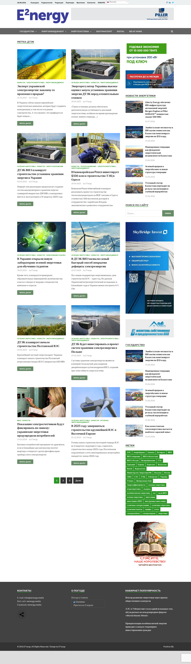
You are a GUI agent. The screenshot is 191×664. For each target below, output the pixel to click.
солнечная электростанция (138, 505)
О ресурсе (35, 2)
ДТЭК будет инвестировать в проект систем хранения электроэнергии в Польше (95, 347)
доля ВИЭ (162, 493)
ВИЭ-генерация (133, 456)
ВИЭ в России (132, 460)
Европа (141, 464)
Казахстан (162, 464)
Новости (21, 82)
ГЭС (160, 460)
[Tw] (173, 2)
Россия (167, 473)
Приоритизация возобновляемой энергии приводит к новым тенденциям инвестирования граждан (146, 626)
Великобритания (148, 460)
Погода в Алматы (79, 597)
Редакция (59, 2)
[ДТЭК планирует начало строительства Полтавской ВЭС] (41, 320)
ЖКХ (19, 420)
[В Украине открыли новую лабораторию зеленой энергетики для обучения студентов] (41, 237)
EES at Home (135, 31)
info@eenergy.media (34, 597)
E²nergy (34, 98)
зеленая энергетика (135, 497)
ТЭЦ (143, 477)
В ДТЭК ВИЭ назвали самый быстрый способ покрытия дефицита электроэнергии (90, 262)
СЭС (136, 477)
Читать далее (24, 122)
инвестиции (150, 497)
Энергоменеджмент (52, 31)
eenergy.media (34, 601)
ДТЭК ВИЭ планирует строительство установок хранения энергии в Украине (40, 173)
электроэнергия (148, 513)
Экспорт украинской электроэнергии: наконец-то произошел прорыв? (36, 89)
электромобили (133, 513)
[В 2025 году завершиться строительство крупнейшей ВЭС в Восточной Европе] (95, 402)
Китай (129, 468)
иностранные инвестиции (155, 501)
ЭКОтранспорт (104, 31)
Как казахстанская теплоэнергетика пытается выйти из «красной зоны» (158, 429)
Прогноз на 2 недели (83, 605)
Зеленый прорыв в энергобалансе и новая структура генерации (156, 169)
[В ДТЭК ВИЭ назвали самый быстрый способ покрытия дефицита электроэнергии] (95, 237)
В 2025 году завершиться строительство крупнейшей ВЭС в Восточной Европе (93, 429)
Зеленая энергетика (80, 82)
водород (147, 489)
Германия (131, 464)
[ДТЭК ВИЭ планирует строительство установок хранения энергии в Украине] (41, 148)
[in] (169, 2)
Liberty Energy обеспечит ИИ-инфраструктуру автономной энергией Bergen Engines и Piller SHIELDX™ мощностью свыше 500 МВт (157, 109)
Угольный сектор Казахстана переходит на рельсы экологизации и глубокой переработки (157, 187)
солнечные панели (134, 509)
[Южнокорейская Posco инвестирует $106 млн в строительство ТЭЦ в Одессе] (95, 148)
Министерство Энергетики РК (139, 473)
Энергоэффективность (136, 485)
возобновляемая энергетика (138, 493)
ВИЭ (170, 452)
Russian (112, 2)
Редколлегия (46, 2)
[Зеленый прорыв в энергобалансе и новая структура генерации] (134, 166)
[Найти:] (150, 213)
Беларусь (161, 452)
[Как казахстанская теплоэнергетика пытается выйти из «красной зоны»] (134, 426)
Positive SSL (168, 646)
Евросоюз (151, 464)
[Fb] (167, 2)
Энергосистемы (80, 31)
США (129, 477)
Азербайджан (139, 452)
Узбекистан (152, 477)
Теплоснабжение (88, 166)
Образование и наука (55, 255)
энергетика (162, 513)
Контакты (91, 2)
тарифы (148, 509)
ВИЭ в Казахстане (150, 456)
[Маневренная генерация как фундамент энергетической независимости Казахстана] (134, 147)
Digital (120, 31)
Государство (27, 31)
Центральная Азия (144, 481)
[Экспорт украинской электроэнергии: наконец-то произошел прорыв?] (41, 64)
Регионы (104, 420)
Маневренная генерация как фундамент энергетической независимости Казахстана (158, 151)
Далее (78, 480)
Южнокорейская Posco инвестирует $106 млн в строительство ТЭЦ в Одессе (95, 175)
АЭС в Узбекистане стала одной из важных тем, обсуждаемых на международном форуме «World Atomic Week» (149, 612)
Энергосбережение (54, 166)
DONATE (101, 2)
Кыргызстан (140, 468)
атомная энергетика (156, 485)
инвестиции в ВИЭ (134, 501)
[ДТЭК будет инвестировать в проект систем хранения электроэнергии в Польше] (95, 320)
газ (154, 493)
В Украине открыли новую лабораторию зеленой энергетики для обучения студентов (39, 262)
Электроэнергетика (35, 82)
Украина (163, 477)
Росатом (157, 473)
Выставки (81, 2)
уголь (156, 509)
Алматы (151, 452)
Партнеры (70, 2)
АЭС (129, 452)
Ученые (130, 481)
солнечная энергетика (161, 505)
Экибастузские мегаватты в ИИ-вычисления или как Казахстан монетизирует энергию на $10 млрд (159, 131)
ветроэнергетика (134, 489)
